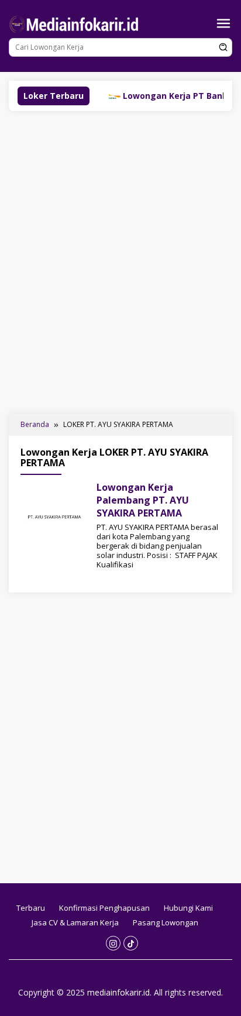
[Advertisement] (120, 260)
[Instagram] (113, 943)
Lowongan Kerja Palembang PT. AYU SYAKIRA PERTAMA (143, 500)
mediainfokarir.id (118, 992)
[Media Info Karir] (76, 23)
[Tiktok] (130, 943)
